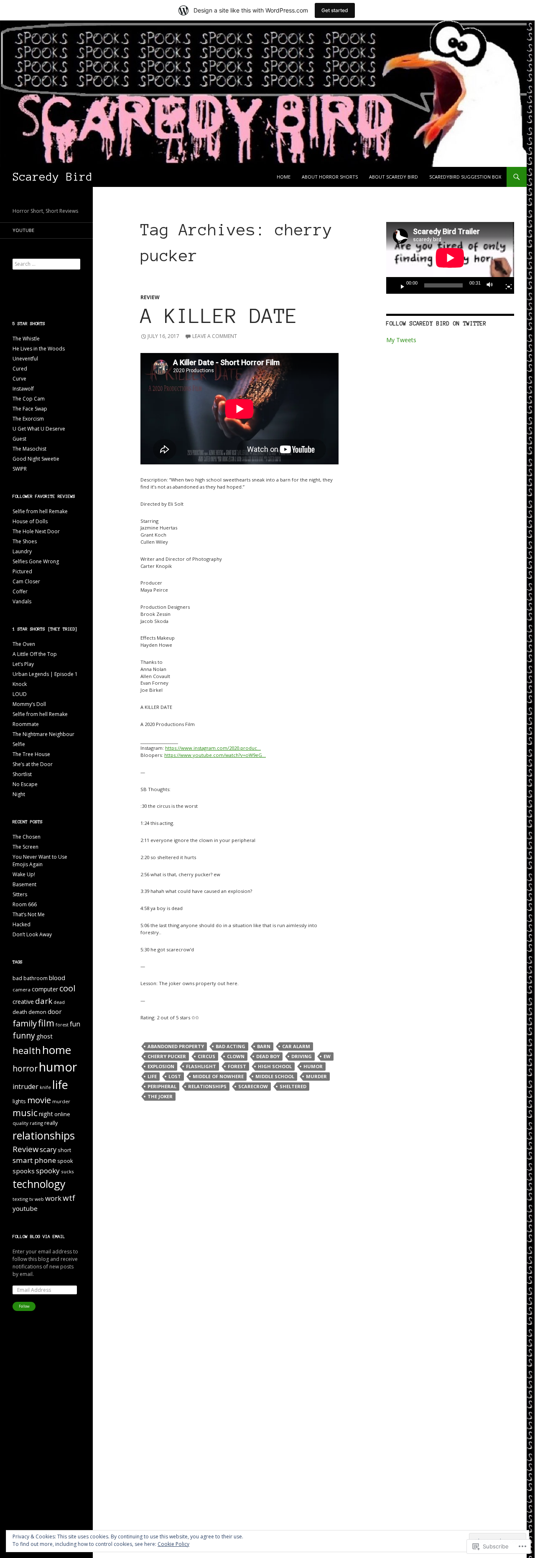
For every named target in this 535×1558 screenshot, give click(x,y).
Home (283, 177)
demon (37, 1012)
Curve (19, 378)
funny (24, 1035)
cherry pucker (167, 1056)
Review (150, 297)
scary (48, 1149)
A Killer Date (219, 316)
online (62, 1114)
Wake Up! (24, 874)
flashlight (201, 1066)
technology (39, 1184)
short (64, 1150)
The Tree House (31, 754)
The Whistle (26, 338)
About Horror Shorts (330, 177)
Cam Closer (26, 581)
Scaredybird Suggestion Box (465, 177)
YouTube (23, 230)
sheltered (293, 1086)
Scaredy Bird (53, 177)
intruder (25, 1086)
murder (316, 1076)
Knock (20, 684)
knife (45, 1087)
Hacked (22, 924)
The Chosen (27, 836)
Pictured (22, 571)
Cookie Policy (173, 1544)
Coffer (20, 591)
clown (236, 1056)
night (46, 1113)
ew (327, 1056)
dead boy (268, 1056)
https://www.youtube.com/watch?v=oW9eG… (215, 755)
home (56, 1049)
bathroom (35, 978)
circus (206, 1056)
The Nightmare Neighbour (43, 734)
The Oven (24, 644)
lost (174, 1076)
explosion (161, 1066)
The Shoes (25, 541)
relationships (207, 1086)
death (20, 1012)
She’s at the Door (33, 764)
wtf (69, 1197)
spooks (24, 1171)
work (53, 1198)
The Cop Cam (29, 398)
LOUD (20, 694)
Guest (19, 438)
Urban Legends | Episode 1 (45, 674)
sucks (67, 1171)
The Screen (25, 846)
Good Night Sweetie (36, 458)
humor (313, 1066)
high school (275, 1066)
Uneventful (25, 358)
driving (301, 1056)
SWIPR (20, 468)
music (25, 1113)
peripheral (162, 1086)
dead (59, 1002)
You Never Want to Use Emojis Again (40, 860)
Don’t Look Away (32, 934)
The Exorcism (28, 418)
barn (263, 1046)
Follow (24, 1306)
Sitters (20, 894)
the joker (160, 1096)
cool (67, 988)
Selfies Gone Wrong (36, 561)
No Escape (25, 784)
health (27, 1050)
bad (17, 978)
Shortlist (22, 774)
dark (43, 1001)
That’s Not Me (29, 914)
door (55, 1011)
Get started (334, 10)
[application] (450, 258)
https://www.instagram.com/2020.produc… (213, 748)
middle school (274, 1076)
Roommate (26, 724)
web (39, 1199)
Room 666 (25, 904)
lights (19, 1101)
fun (75, 1024)
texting (20, 1199)
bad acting (230, 1046)
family (25, 1023)
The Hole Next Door (36, 531)
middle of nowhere (218, 1076)
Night (19, 794)
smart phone (34, 1160)
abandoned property (176, 1046)
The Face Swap (30, 408)
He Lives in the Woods (39, 348)
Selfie (19, 744)
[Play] (399, 285)
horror (25, 1068)
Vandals (22, 601)
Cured (20, 368)
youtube (25, 1208)
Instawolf (23, 388)
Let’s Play (23, 664)
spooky (48, 1170)
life (152, 1076)
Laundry (22, 551)
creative (23, 1002)
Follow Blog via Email (39, 1236)
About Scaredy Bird (393, 177)
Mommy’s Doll (29, 704)
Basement (24, 884)
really (51, 1123)
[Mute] (492, 285)
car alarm (296, 1046)
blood (57, 977)
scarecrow (253, 1086)
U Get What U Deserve (39, 428)
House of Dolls (30, 521)
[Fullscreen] (505, 285)
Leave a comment (214, 336)
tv (31, 1199)
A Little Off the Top (35, 654)
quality (20, 1123)
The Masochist (29, 448)
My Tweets (401, 340)
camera (22, 989)
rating (36, 1123)
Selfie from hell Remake (40, 511)
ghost (44, 1036)
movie (39, 1100)
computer (45, 989)
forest (237, 1066)
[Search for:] (46, 263)
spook (65, 1161)
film (46, 1023)
